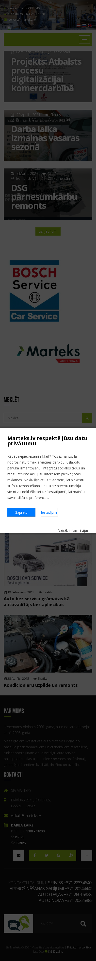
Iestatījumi (49, 512)
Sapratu (21, 512)
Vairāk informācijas (73, 530)
